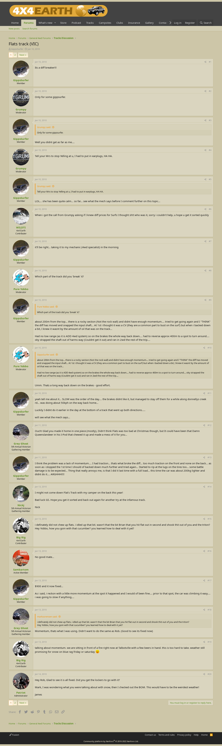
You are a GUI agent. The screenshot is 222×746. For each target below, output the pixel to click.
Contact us (150, 734)
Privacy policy (184, 734)
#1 (210, 61)
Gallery (149, 22)
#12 (209, 425)
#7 (210, 241)
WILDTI (21, 227)
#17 (209, 580)
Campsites (105, 22)
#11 (209, 393)
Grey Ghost (21, 443)
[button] (55, 23)
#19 (209, 641)
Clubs (119, 22)
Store (63, 22)
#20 (209, 674)
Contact (163, 22)
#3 (210, 120)
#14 (209, 486)
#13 (209, 457)
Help (196, 734)
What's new (45, 22)
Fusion (15, 734)
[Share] (205, 62)
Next (21, 54)
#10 (209, 347)
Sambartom (21, 569)
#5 (210, 179)
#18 (209, 609)
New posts (14, 28)
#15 (209, 518)
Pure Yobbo (21, 289)
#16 (209, 551)
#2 (210, 91)
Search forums (29, 28)
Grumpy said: (44, 127)
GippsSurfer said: (45, 354)
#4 (210, 150)
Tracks (90, 22)
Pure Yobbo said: (45, 306)
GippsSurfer (17, 49)
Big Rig (21, 537)
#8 (210, 270)
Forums (28, 22)
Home (15, 22)
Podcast (76, 22)
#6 (210, 209)
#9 (210, 300)
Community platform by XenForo (111, 741)
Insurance (134, 22)
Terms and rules (166, 734)
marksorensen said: (47, 616)
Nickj (21, 505)
